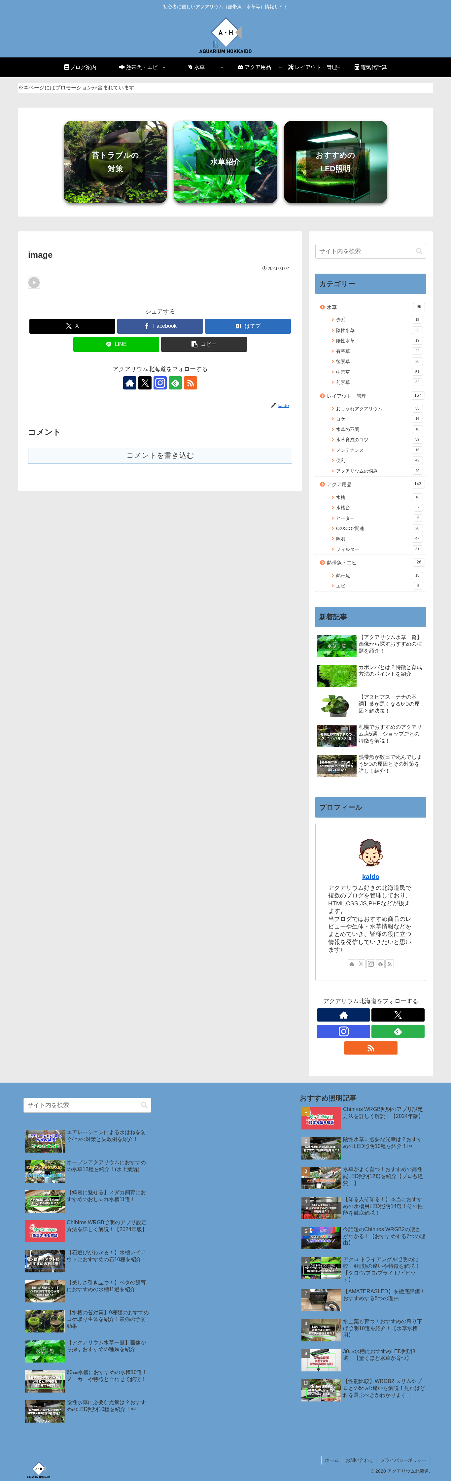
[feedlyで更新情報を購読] (175, 382)
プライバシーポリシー (403, 1460)
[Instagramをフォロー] (160, 382)
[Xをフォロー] (145, 382)
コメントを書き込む (160, 455)
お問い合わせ (359, 1460)
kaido (370, 876)
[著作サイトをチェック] (129, 382)
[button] (204, 344)
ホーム (332, 1460)
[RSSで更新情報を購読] (190, 382)
